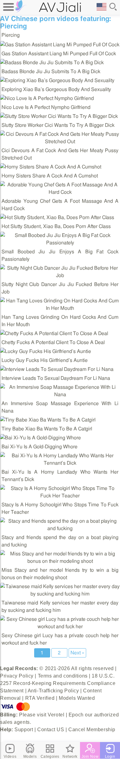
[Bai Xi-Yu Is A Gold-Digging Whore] (40, 437)
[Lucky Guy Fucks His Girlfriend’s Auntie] (45, 351)
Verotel (56, 714)
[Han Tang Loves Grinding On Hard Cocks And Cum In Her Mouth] (60, 308)
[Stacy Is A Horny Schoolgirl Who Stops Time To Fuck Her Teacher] (60, 495)
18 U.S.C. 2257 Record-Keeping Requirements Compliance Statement (57, 683)
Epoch (76, 714)
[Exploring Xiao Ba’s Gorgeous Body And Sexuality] (57, 80)
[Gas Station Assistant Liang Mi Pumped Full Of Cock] (59, 44)
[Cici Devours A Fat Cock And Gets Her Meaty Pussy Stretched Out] (60, 141)
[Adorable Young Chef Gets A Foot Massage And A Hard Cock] (60, 192)
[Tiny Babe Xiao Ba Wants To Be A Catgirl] (47, 419)
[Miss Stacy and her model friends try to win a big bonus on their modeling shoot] (60, 561)
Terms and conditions (63, 675)
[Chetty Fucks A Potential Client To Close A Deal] (54, 333)
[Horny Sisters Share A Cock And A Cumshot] (50, 166)
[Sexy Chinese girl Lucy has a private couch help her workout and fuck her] (60, 626)
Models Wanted (77, 698)
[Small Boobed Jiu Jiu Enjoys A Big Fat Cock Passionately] (60, 242)
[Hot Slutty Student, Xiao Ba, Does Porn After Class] (57, 217)
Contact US (50, 729)
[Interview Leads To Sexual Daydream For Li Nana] (57, 369)
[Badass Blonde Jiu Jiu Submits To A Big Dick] (52, 62)
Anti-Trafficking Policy (53, 690)
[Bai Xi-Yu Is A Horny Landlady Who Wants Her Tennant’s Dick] (60, 463)
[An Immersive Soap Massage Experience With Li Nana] (60, 394)
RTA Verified (40, 698)
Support (23, 729)
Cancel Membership (91, 729)
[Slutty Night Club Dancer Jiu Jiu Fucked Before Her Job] (60, 275)
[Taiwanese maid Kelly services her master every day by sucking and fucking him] (60, 593)
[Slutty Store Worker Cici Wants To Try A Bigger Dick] (59, 116)
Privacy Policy (17, 675)
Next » (77, 652)
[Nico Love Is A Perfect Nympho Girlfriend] (47, 98)
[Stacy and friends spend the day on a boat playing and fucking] (60, 528)
